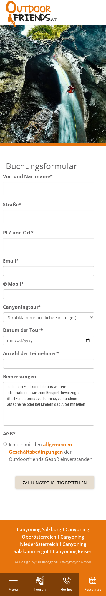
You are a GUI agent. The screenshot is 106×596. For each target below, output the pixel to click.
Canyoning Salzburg (39, 529)
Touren (40, 589)
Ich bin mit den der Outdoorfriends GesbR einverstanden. (51, 451)
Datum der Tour (23, 330)
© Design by (25, 561)
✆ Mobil (13, 284)
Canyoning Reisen (72, 551)
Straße (12, 204)
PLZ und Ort (18, 232)
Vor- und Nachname (28, 176)
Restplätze (92, 589)
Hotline (66, 589)
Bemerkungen (19, 376)
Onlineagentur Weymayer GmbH (63, 561)
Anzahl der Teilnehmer (31, 353)
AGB (9, 433)
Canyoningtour (22, 307)
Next (97, 84)
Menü (13, 589)
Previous (9, 84)
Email (11, 261)
